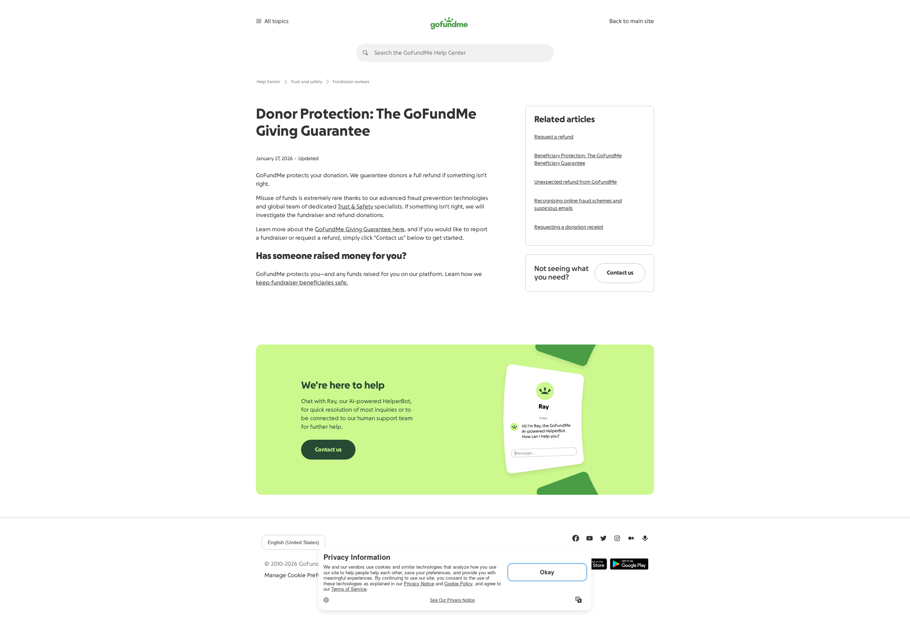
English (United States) (293, 542)
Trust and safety (306, 82)
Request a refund (553, 137)
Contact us (620, 273)
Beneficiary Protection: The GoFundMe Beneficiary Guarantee (578, 159)
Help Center (268, 82)
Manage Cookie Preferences (301, 575)
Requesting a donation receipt (568, 227)
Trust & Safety (355, 207)
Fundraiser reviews (351, 82)
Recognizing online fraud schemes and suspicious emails (578, 205)
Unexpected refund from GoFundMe (575, 182)
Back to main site (631, 21)
